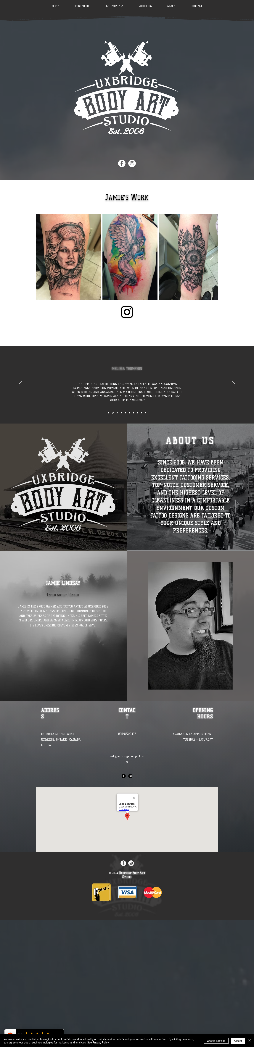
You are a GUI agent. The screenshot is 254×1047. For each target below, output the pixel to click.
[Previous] (20, 384)
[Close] (249, 1040)
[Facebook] (124, 776)
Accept (238, 1041)
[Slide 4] (141, 412)
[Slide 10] (125, 412)
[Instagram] (127, 312)
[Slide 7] (112, 412)
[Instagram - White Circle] (132, 163)
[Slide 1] (129, 412)
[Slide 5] (145, 412)
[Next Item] (212, 257)
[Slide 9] (121, 413)
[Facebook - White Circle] (122, 163)
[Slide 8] (116, 412)
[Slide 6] (108, 412)
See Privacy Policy (98, 1042)
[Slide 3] (137, 412)
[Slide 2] (133, 412)
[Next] (233, 384)
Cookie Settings (216, 1041)
